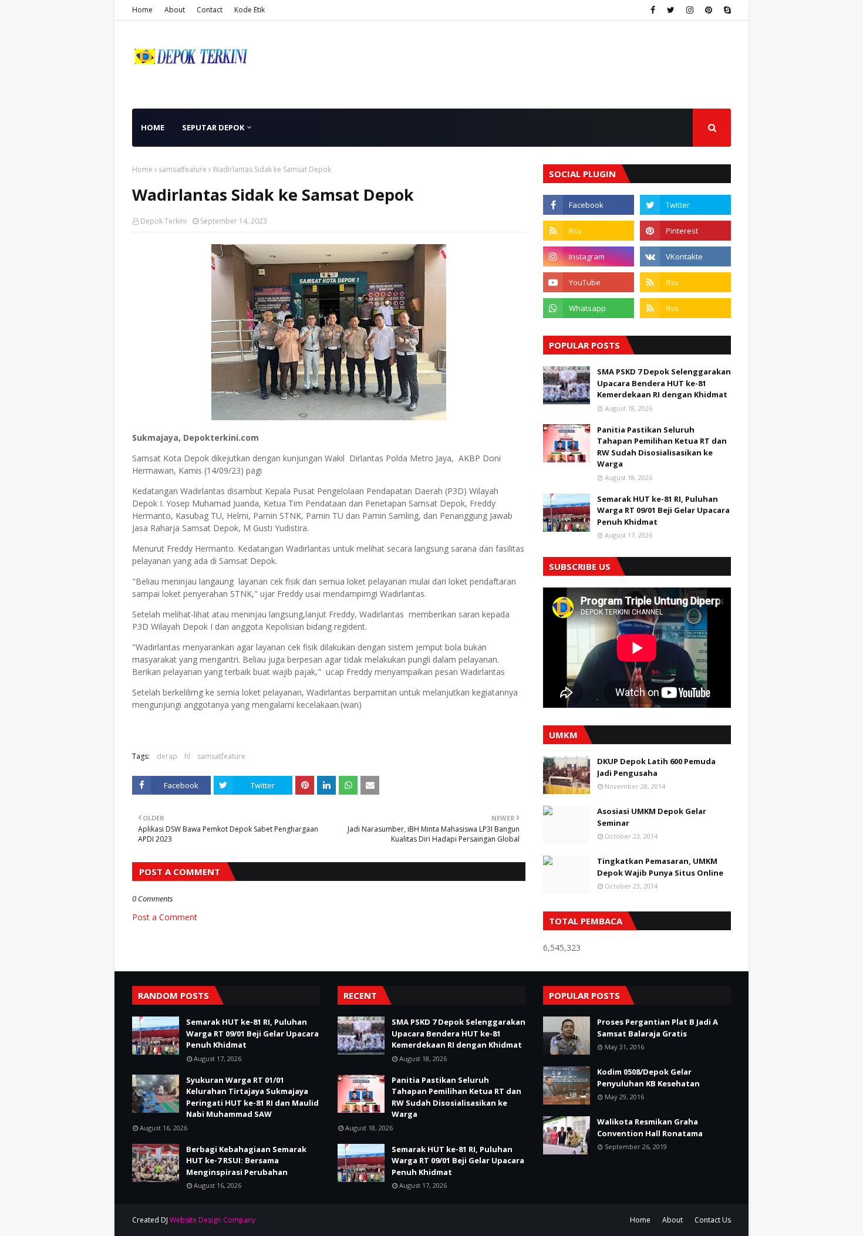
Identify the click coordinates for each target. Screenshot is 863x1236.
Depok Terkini (163, 221)
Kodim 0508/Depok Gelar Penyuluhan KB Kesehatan (648, 1077)
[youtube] (588, 282)
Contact (210, 10)
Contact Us (713, 1220)
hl (187, 756)
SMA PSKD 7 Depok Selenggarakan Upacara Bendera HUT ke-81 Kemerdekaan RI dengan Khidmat (664, 383)
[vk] (685, 256)
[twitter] (670, 10)
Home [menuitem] (152, 127)
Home (142, 10)
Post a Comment (164, 917)
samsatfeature (183, 169)
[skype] (726, 10)
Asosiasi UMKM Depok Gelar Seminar (651, 817)
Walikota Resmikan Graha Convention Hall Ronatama (650, 1127)
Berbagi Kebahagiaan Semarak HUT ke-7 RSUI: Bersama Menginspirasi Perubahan (246, 1160)
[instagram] (689, 10)
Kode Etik (249, 10)
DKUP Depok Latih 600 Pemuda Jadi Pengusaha (656, 767)
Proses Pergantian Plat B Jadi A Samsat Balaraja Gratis (657, 1028)
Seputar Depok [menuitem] (213, 127)
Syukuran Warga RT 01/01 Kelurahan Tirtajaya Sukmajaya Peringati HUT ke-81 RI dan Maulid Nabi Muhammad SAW (252, 1097)
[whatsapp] (588, 308)
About (174, 10)
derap (167, 756)
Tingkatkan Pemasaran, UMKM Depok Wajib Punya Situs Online (660, 867)
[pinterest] (708, 10)
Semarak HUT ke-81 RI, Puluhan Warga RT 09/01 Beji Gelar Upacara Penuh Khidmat (663, 510)
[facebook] (653, 10)
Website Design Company (212, 1220)
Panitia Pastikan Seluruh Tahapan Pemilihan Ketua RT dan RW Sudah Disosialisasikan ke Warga (662, 447)
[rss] (588, 231)
